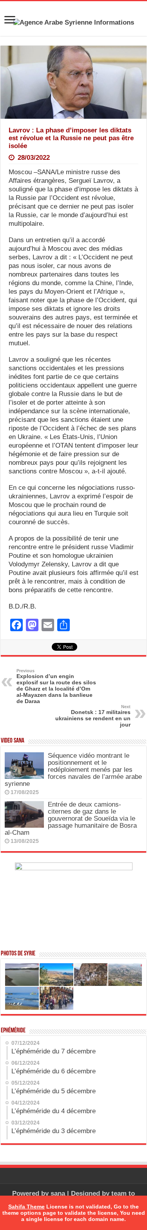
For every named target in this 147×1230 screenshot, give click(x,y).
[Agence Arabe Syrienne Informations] (73, 22)
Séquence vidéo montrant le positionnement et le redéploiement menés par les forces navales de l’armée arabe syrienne (73, 769)
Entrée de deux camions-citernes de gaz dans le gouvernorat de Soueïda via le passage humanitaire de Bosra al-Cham (71, 818)
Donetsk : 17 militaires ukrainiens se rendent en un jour (93, 716)
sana (58, 1193)
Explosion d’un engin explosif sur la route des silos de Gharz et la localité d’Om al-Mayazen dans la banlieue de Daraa (56, 686)
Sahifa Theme (26, 1206)
